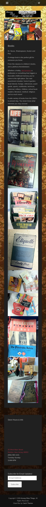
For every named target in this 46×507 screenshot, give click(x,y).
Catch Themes (28, 503)
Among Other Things (28, 498)
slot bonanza (26, 70)
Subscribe (15, 484)
